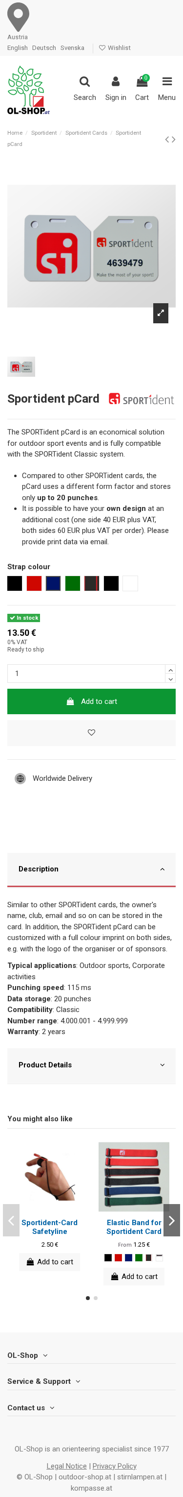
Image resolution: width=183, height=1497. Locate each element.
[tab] (91, 871)
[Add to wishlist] (91, 733)
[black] (108, 1257)
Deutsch (44, 47)
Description (39, 869)
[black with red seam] (149, 1257)
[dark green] (138, 1257)
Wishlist (118, 47)
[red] (118, 1257)
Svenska (72, 47)
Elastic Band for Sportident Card (134, 1227)
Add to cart (99, 701)
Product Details (45, 1065)
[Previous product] (168, 139)
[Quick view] (57, 1208)
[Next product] (174, 139)
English (17, 47)
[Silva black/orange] (159, 1257)
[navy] (128, 1257)
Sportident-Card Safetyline (49, 1227)
